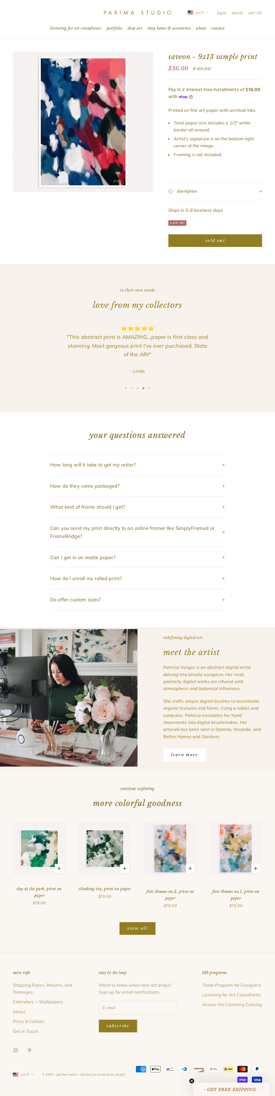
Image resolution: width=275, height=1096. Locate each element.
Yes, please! (137, 565)
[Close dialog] (174, 505)
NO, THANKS (137, 581)
